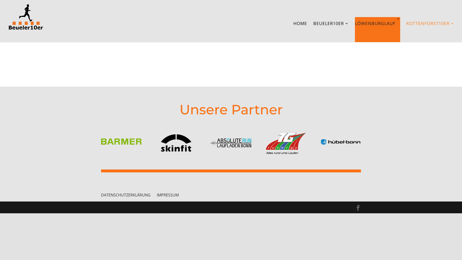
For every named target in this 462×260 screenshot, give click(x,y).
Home (300, 24)
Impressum (168, 195)
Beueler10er (328, 24)
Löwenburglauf (375, 23)
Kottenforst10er (427, 24)
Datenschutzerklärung (126, 195)
